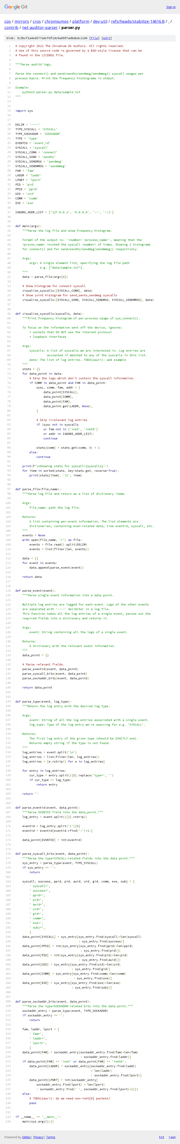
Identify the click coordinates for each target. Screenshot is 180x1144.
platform (80, 21)
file (94, 38)
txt (161, 1137)
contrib (11, 27)
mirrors (21, 21)
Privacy (38, 1137)
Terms (50, 1137)
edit (106, 38)
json (172, 1137)
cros (37, 21)
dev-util (100, 21)
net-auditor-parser (40, 27)
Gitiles (26, 1137)
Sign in (171, 7)
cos (7, 21)
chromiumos (56, 21)
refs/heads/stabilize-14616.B (138, 21)
